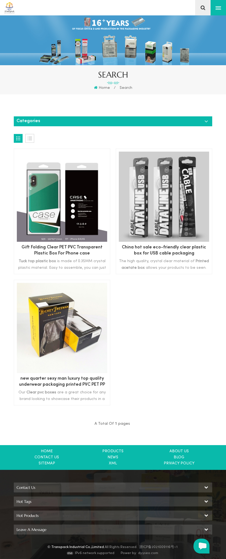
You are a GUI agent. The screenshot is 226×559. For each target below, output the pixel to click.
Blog (179, 457)
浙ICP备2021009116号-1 (158, 547)
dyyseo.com (148, 553)
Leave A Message (201, 546)
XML (113, 463)
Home (104, 88)
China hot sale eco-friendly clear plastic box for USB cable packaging (164, 250)
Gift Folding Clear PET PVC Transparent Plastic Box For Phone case (62, 250)
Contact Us (46, 457)
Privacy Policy (179, 463)
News (112, 457)
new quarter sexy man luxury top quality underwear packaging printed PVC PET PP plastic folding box (62, 382)
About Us (179, 451)
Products (112, 451)
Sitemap (47, 463)
